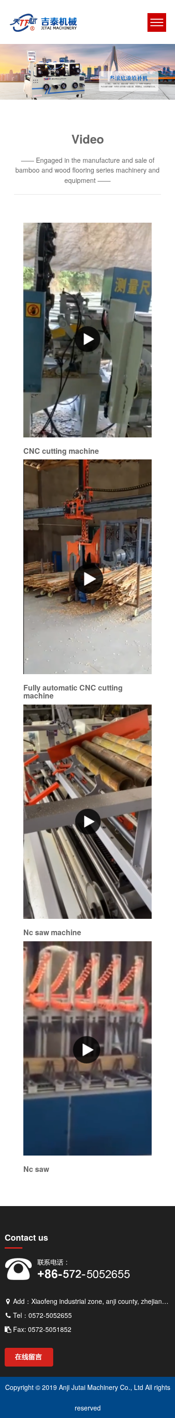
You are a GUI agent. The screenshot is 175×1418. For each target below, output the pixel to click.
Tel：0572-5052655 (41, 1315)
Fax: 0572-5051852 (41, 1329)
